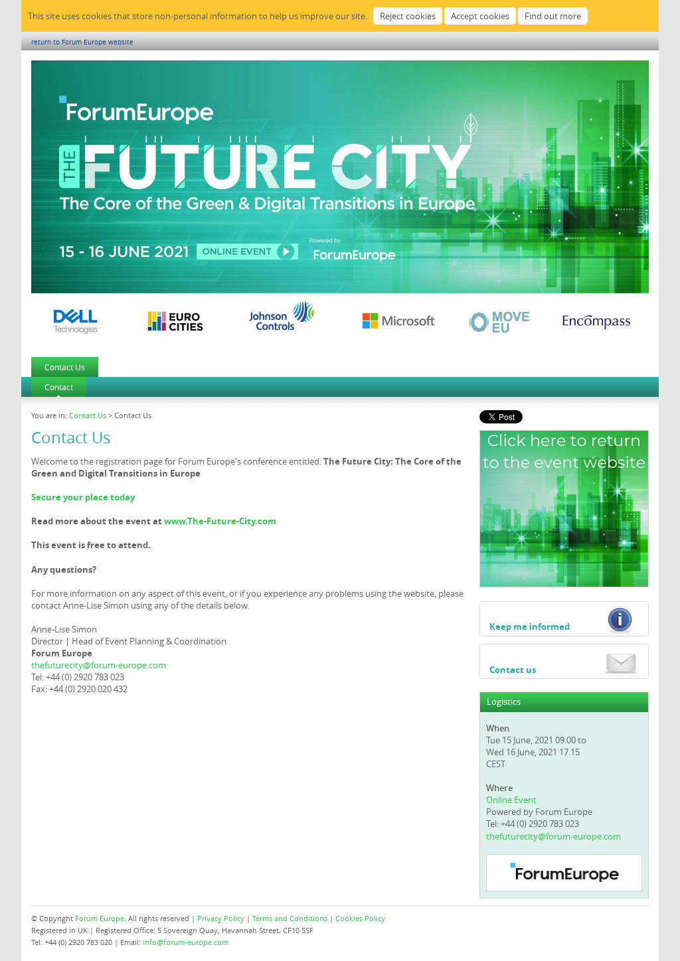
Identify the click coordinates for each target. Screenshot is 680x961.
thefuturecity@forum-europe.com (98, 665)
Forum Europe (99, 918)
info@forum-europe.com (185, 942)
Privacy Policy (220, 918)
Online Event (511, 800)
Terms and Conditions (289, 918)
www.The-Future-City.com (220, 521)
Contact (58, 387)
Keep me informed (529, 626)
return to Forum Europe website (82, 42)
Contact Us (64, 367)
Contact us (512, 670)
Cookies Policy (360, 918)
